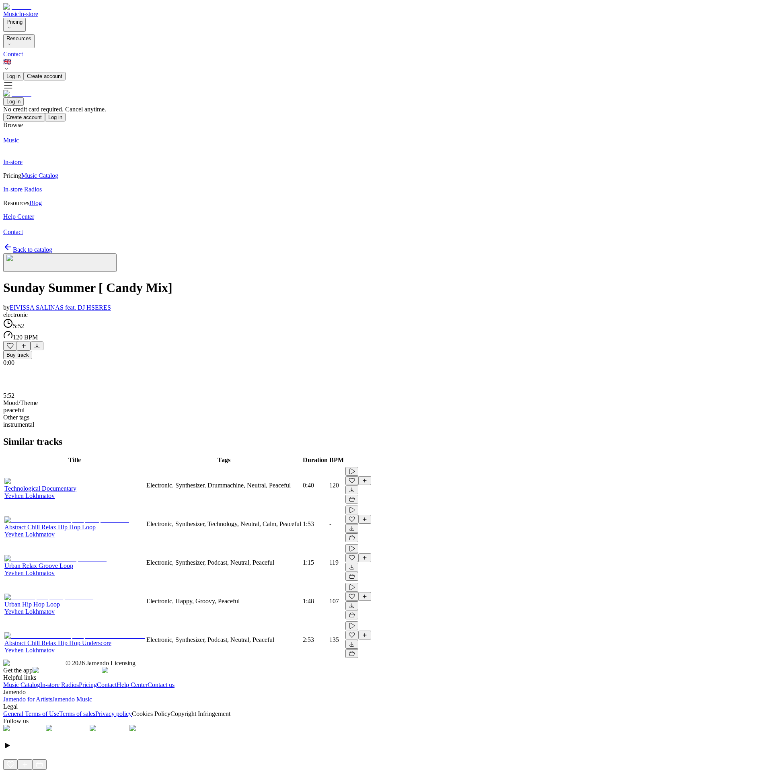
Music (11, 13)
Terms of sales (77, 713)
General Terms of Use (31, 713)
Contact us (161, 684)
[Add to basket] (351, 499)
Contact (13, 54)
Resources (18, 38)
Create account (44, 76)
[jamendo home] (17, 6)
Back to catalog (32, 249)
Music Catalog (21, 684)
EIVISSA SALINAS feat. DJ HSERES (60, 307)
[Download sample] (37, 345)
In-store (28, 13)
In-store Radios (59, 684)
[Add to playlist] (24, 346)
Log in (13, 76)
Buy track (17, 355)
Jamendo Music (72, 699)
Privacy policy (113, 713)
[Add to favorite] (10, 346)
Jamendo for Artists (27, 699)
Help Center (132, 684)
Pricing (14, 22)
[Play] (60, 262)
